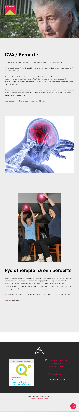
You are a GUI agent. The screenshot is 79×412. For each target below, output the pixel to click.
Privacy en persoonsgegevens (40, 398)
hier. (43, 101)
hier (10, 300)
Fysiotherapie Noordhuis (57, 374)
